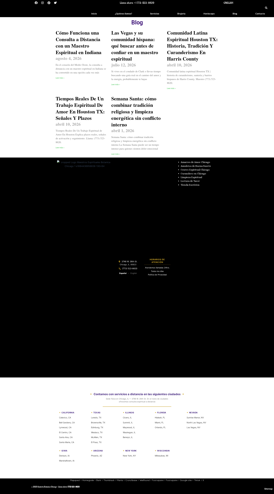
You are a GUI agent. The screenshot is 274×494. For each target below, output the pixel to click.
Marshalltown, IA (66, 460)
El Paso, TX (96, 442)
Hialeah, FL (160, 417)
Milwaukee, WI (161, 455)
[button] (266, 8)
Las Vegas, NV (193, 427)
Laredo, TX (96, 417)
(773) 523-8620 (129, 268)
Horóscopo (209, 13)
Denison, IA (64, 455)
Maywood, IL (129, 427)
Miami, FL (159, 422)
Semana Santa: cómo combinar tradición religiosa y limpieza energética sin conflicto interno (136, 111)
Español (123, 273)
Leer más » (60, 78)
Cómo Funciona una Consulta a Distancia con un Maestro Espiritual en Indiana (78, 42)
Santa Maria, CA (66, 442)
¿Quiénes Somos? (123, 13)
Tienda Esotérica (190, 185)
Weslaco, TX (96, 432)
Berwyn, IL (128, 437)
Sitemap (268, 489)
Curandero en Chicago (193, 173)
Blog (235, 13)
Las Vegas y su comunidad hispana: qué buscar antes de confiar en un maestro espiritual (134, 45)
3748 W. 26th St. (129, 261)
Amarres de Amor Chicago (195, 162)
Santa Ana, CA (65, 437)
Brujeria (181, 13)
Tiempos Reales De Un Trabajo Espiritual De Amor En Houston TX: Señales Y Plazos (80, 108)
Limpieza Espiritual (191, 177)
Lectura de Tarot (190, 181)
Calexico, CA (65, 417)
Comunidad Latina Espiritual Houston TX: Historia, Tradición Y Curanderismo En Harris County (192, 45)
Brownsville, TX (98, 422)
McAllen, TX (96, 437)
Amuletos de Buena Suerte (196, 166)
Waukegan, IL (129, 432)
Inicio (94, 13)
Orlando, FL (160, 427)
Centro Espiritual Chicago (195, 169)
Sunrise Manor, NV (195, 417)
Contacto (260, 13)
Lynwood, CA (65, 427)
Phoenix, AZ (96, 455)
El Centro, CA (65, 432)
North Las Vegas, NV (196, 422)
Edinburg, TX (97, 427)
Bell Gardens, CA (67, 422)
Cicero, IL (127, 417)
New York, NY (129, 455)
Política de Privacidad (157, 274)
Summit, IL (128, 422)
